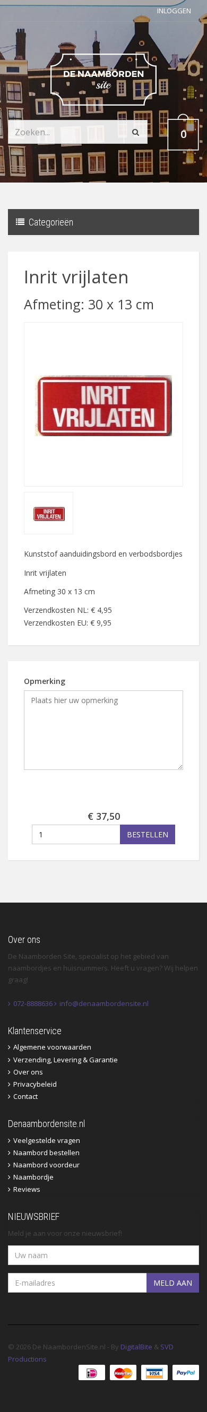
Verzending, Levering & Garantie (65, 1059)
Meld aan (172, 1283)
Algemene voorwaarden (52, 1047)
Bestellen (147, 834)
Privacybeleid (35, 1084)
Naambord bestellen (46, 1152)
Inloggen (174, 10)
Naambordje (33, 1177)
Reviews (26, 1189)
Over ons (28, 1072)
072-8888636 (33, 1003)
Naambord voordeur (46, 1165)
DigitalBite (136, 1347)
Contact (25, 1096)
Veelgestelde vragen (46, 1140)
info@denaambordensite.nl (104, 1003)
